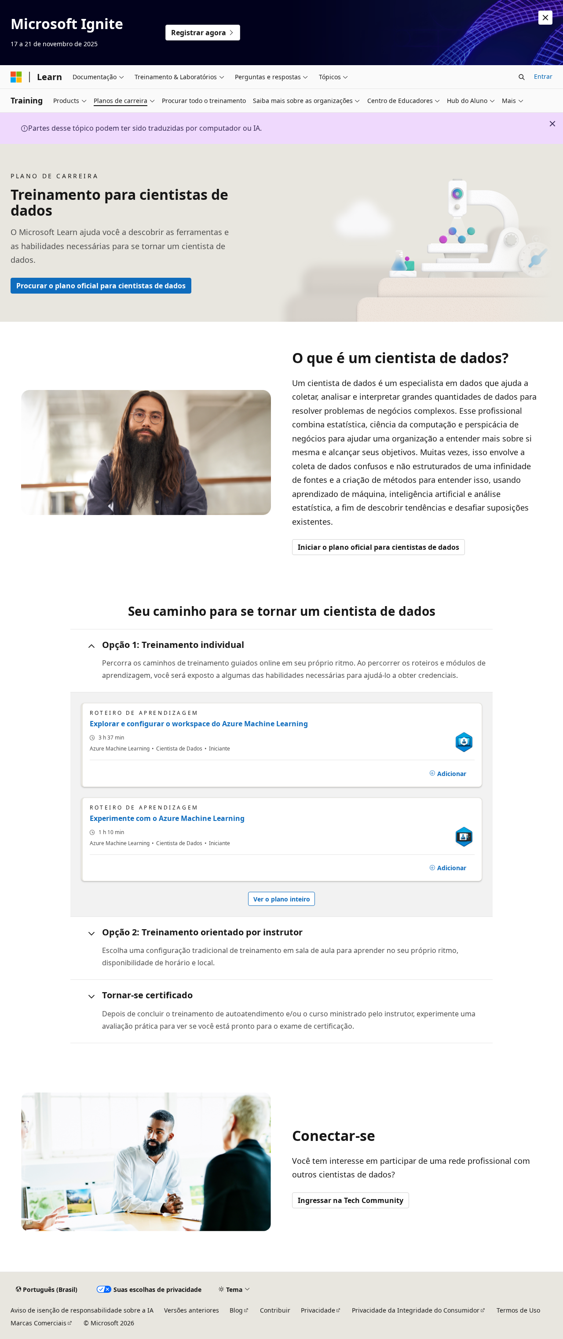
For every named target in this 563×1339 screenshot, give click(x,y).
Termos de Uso (518, 1310)
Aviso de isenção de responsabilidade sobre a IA (82, 1310)
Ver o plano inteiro (281, 899)
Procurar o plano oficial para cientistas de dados (101, 286)
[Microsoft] (16, 77)
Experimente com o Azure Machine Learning (167, 818)
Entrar (543, 76)
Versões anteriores (191, 1310)
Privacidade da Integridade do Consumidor (415, 1310)
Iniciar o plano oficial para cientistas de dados (378, 547)
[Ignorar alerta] (545, 18)
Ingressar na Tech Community (350, 1200)
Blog (236, 1310)
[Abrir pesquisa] (521, 77)
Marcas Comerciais (38, 1323)
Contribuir (275, 1310)
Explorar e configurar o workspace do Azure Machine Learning (199, 723)
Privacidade (318, 1310)
